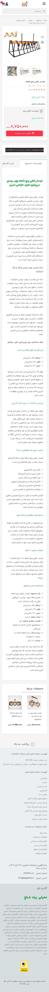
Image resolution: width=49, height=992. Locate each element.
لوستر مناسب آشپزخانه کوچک (35, 803)
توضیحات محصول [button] (33, 163)
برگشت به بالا (22, 744)
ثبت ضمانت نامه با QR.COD (36, 760)
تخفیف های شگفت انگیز (37, 798)
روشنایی (44, 778)
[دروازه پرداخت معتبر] (24, 966)
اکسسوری (43, 790)
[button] (3, 4)
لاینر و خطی (36, 97)
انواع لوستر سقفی (40, 849)
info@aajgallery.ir (26, 878)
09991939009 (28, 873)
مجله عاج (43, 833)
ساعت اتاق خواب (40, 815)
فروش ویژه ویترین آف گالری (36, 811)
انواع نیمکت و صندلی (39, 841)
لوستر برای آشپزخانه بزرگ (37, 807)
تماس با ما (43, 794)
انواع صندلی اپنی (40, 845)
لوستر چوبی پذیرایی (39, 819)
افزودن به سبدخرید (23, 133)
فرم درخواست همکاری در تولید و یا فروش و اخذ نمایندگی (25, 764)
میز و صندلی (42, 786)
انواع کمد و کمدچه (40, 837)
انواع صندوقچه (41, 853)
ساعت (44, 782)
